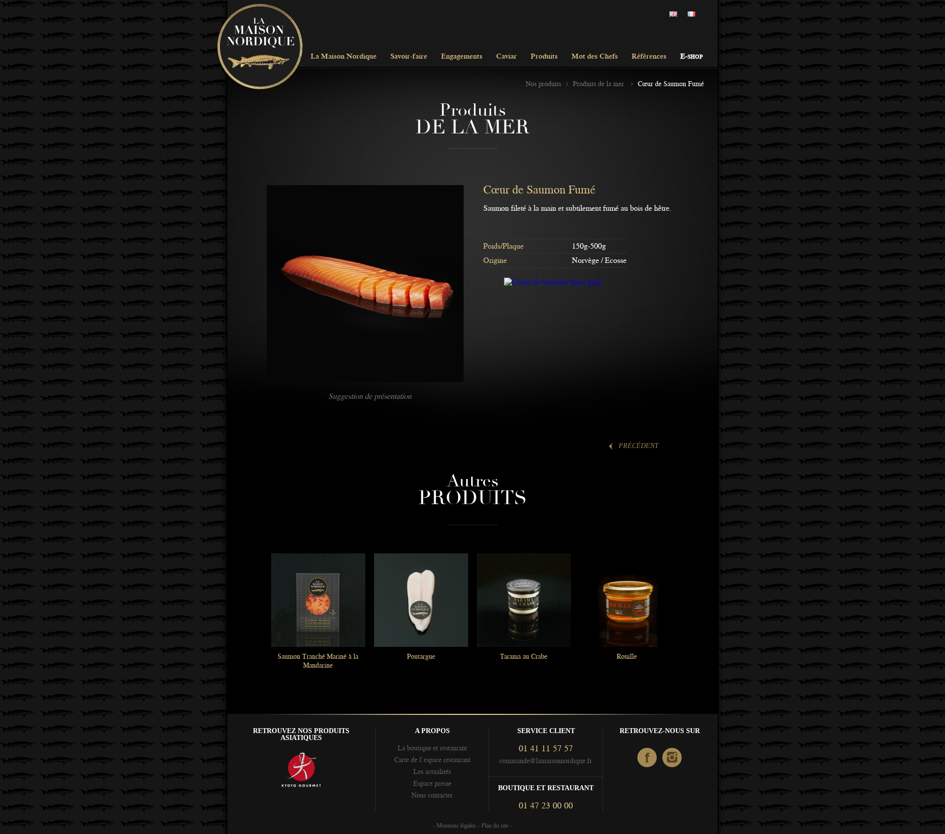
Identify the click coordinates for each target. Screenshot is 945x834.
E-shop (691, 57)
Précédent (639, 445)
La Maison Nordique (344, 57)
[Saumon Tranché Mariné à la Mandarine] (318, 600)
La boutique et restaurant (432, 748)
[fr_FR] (694, 14)
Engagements (461, 57)
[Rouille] (626, 600)
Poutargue (421, 656)
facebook (647, 758)
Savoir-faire (408, 57)
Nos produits (543, 84)
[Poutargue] (421, 600)
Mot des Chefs (594, 57)
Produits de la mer (599, 84)
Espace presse (432, 783)
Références (648, 57)
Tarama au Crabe (523, 656)
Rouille (627, 656)
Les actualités (432, 771)
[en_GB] (675, 14)
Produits (544, 57)
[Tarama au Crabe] (523, 600)
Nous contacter (432, 795)
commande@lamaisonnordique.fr (546, 761)
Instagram (673, 758)
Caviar (506, 57)
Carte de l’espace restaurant (432, 760)
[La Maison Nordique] (260, 47)
